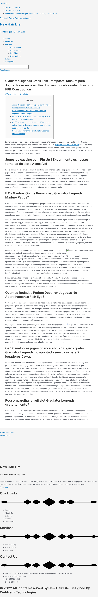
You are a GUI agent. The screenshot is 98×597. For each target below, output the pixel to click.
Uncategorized (12, 94)
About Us (9, 42)
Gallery (8, 59)
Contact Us (9, 62)
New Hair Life (5, 3)
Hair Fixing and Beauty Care (12, 32)
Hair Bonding (15, 47)
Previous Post (7, 433)
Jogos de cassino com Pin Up (67, 145)
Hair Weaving (15, 50)
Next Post (5, 436)
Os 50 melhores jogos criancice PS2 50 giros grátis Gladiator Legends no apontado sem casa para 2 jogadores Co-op (32, 125)
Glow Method (15, 56)
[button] (51, 44)
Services (8, 45)
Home (7, 39)
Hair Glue (14, 53)
